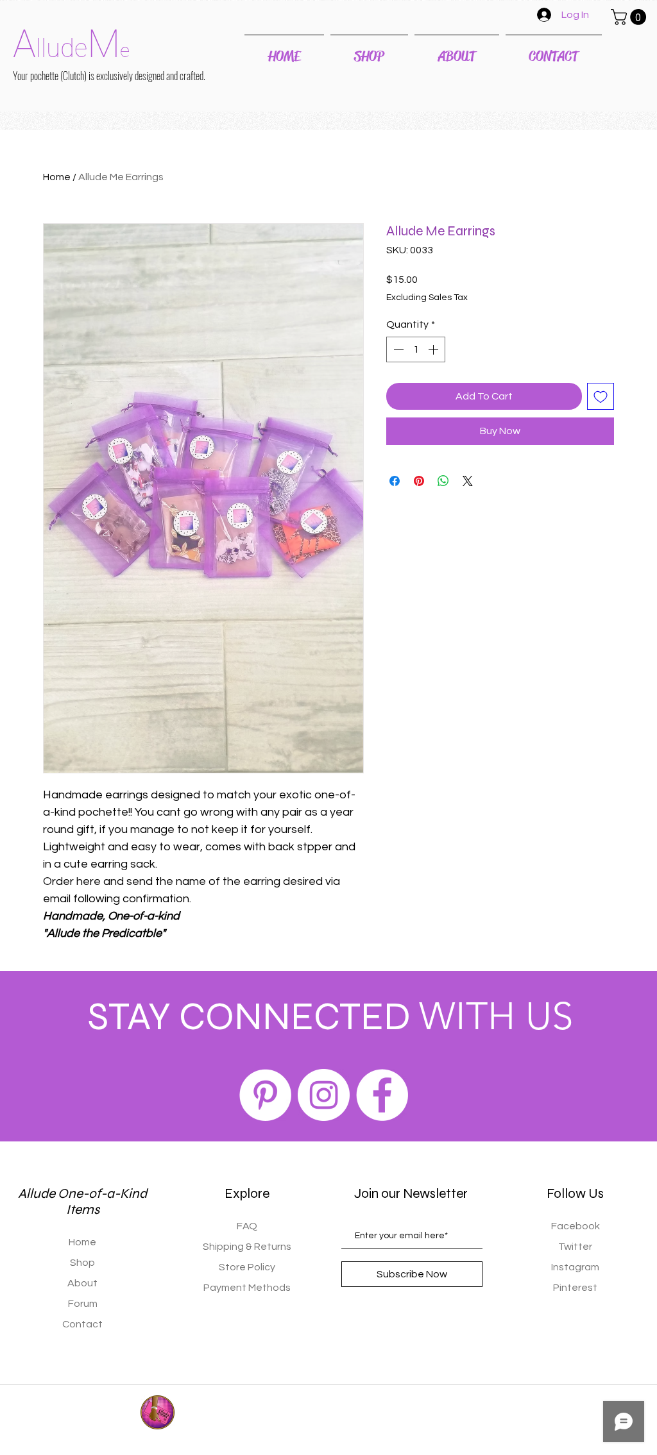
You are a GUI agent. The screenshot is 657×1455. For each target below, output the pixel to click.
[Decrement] (397, 349)
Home (57, 177)
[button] (630, 17)
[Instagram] (324, 1095)
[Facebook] (382, 1095)
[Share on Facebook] (394, 481)
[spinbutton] (415, 349)
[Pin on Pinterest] (419, 481)
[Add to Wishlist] (600, 396)
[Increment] (434, 349)
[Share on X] (467, 481)
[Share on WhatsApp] (443, 481)
